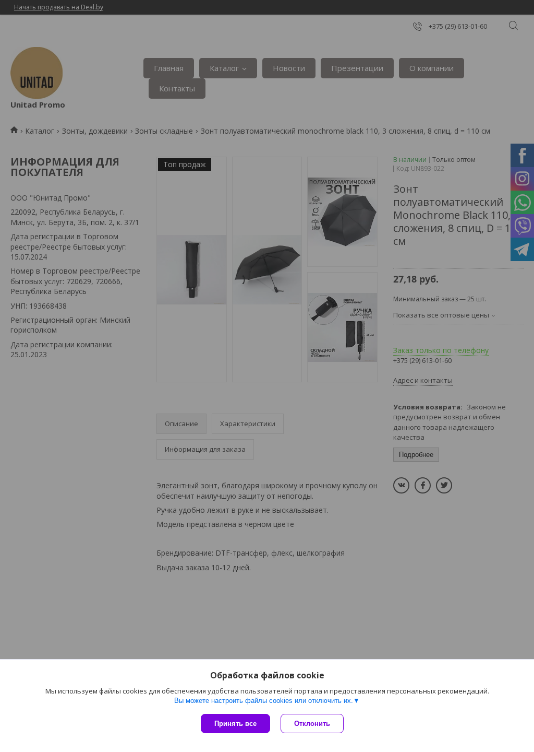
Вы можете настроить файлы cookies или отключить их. (263, 700)
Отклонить (312, 723)
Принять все (235, 723)
